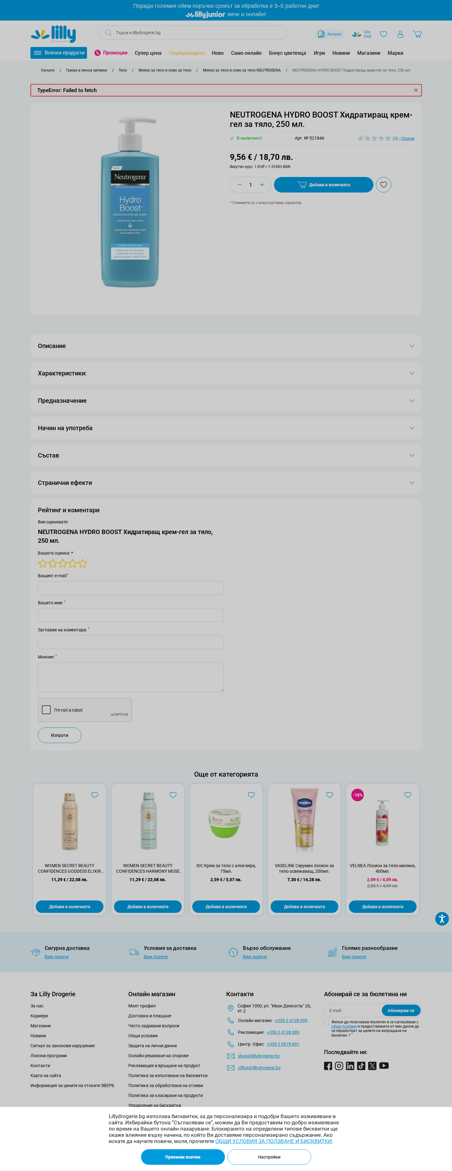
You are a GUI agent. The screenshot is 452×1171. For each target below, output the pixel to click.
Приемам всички (182, 1157)
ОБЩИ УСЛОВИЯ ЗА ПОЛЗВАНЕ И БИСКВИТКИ (273, 1141)
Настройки (269, 1157)
